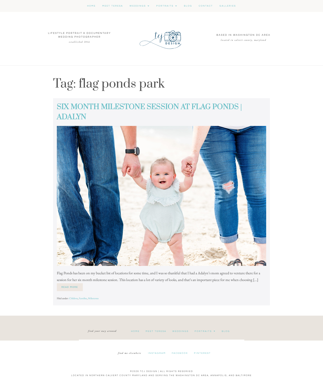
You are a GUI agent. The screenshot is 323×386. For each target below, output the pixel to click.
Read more (72, 285)
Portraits (203, 331)
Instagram (157, 353)
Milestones (93, 298)
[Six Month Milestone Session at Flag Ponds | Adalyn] (161, 196)
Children (73, 298)
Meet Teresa (156, 331)
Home (135, 331)
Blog (226, 331)
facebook (180, 353)
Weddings (180, 331)
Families (83, 298)
